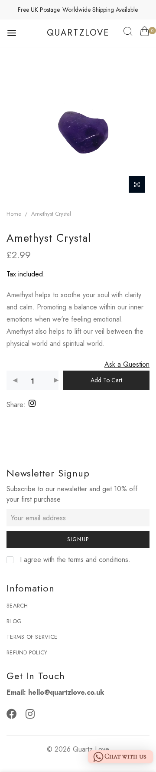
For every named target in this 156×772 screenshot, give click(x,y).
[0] (144, 32)
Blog (14, 621)
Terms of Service (31, 637)
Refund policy (26, 652)
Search (17, 605)
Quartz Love (91, 749)
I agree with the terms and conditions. (74, 560)
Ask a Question (127, 364)
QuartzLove (78, 33)
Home (13, 214)
